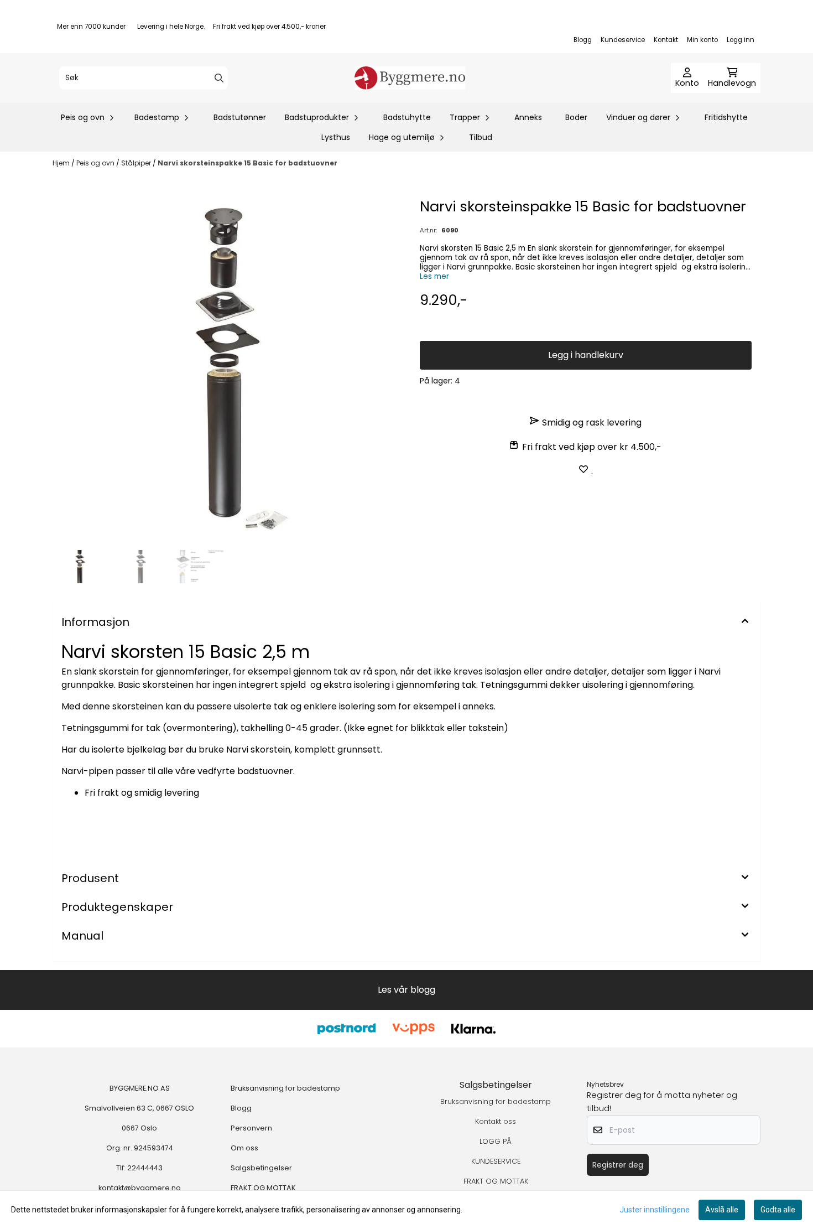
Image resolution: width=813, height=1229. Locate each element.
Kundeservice (623, 39)
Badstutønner (239, 117)
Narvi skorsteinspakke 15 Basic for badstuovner (247, 163)
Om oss (244, 1148)
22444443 (145, 1168)
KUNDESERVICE (495, 1161)
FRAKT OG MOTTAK (263, 1187)
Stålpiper (137, 163)
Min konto (702, 39)
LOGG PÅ (496, 1141)
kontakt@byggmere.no (139, 1187)
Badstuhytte (407, 117)
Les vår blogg (406, 989)
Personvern (251, 1128)
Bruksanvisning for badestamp (285, 1088)
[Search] (219, 78)
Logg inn (740, 39)
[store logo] (410, 78)
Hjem (62, 163)
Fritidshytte (726, 117)
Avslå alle (721, 1209)
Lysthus (335, 137)
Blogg (583, 39)
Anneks (528, 117)
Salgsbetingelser (261, 1168)
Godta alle (777, 1209)
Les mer (434, 276)
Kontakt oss (495, 1121)
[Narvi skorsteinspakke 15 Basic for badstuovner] (227, 371)
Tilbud (480, 137)
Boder (576, 117)
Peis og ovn (96, 163)
